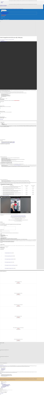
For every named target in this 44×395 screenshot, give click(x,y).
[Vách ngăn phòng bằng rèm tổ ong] (3, 280)
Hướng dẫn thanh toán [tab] (4, 124)
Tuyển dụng (2, 1)
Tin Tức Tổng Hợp (3, 16)
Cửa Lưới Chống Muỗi (6, 39)
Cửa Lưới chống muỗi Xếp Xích (4, 13)
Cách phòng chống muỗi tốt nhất (6, 195)
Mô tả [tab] (2, 123)
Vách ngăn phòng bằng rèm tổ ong (18, 281)
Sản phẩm (3, 39)
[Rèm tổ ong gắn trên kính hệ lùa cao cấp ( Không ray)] (3, 326)
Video (1, 2)
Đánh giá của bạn (2, 225)
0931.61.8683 (4, 19)
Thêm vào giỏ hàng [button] (18, 283)
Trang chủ (1, 39)
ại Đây (14, 141)
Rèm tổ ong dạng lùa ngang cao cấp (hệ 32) (18, 304)
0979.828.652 (7, 19)
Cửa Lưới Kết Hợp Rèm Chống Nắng (5, 12)
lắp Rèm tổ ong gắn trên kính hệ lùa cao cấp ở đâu (30, 245)
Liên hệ (2, 387)
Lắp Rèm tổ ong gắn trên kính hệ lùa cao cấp (20, 245)
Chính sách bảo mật (3, 369)
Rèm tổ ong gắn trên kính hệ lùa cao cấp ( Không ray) (18, 327)
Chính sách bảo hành (3, 368)
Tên (0, 230)
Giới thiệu (2, 9)
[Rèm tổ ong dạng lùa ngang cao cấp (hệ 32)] (3, 303)
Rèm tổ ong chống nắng (12, 245)
